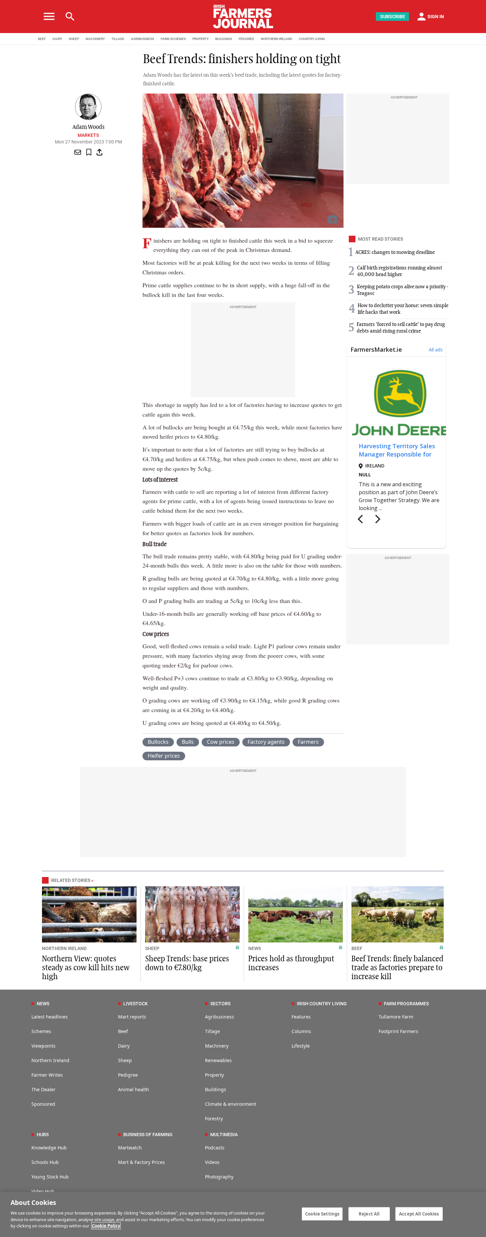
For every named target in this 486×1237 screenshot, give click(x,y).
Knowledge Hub (49, 1147)
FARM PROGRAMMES (406, 1003)
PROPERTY (200, 39)
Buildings (215, 1089)
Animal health (133, 1089)
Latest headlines (49, 1017)
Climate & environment (230, 1104)
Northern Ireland (50, 1060)
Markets (88, 135)
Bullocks (158, 741)
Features (301, 1017)
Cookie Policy (106, 1226)
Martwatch (130, 1147)
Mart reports (132, 1017)
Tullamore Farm (396, 1017)
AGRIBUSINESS (142, 39)
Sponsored (43, 1104)
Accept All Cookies (419, 1214)
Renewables (218, 1060)
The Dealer (43, 1089)
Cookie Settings (322, 1214)
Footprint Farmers (398, 1031)
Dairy (124, 1046)
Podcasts (214, 1147)
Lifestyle (301, 1046)
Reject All (369, 1214)
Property (214, 1075)
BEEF (42, 39)
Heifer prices (164, 755)
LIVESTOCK (135, 1003)
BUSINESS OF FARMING (148, 1134)
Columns (301, 1031)
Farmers (308, 741)
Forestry (214, 1118)
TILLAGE (117, 39)
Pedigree (128, 1075)
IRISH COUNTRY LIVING (322, 1003)
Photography (219, 1177)
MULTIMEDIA (224, 1134)
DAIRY (57, 39)
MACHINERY (95, 39)
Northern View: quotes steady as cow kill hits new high (86, 968)
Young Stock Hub (50, 1177)
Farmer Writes (47, 1075)
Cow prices (220, 741)
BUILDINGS (223, 39)
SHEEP (74, 39)
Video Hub (42, 1191)
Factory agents (266, 741)
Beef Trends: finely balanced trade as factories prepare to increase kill (397, 968)
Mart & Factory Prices (141, 1162)
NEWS (254, 948)
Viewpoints (43, 1046)
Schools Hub (45, 1162)
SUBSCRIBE (392, 16)
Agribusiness (219, 1017)
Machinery (216, 1046)
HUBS (43, 1134)
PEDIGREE (246, 39)
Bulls (188, 741)
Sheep (125, 1060)
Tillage (212, 1031)
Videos (212, 1162)
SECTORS (220, 1003)
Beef (123, 1031)
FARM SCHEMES (173, 39)
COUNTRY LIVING (312, 39)
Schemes (41, 1031)
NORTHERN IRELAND (276, 39)
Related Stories (70, 880)
